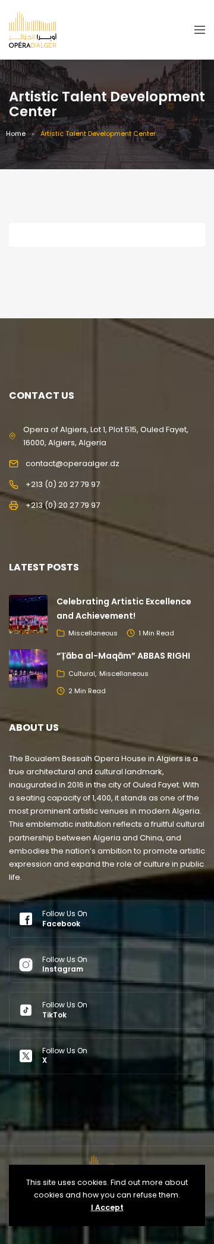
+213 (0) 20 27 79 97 (63, 484)
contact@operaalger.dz (72, 463)
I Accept (107, 1207)
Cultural (81, 673)
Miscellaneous (93, 633)
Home (16, 133)
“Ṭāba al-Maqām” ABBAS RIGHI (123, 656)
